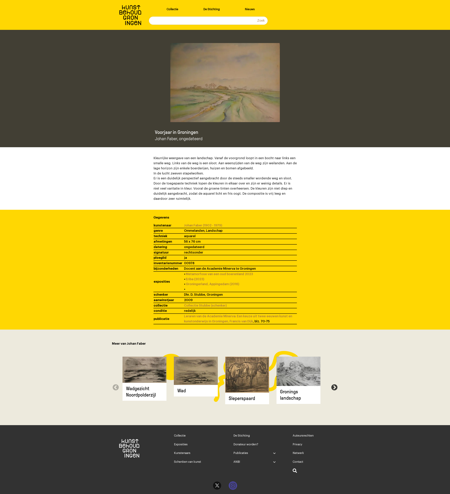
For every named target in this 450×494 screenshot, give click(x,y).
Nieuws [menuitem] (250, 9)
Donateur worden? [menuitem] (245, 444)
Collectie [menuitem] (172, 9)
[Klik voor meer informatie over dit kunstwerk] (144, 370)
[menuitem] (314, 471)
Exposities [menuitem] (181, 444)
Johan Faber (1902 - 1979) (203, 225)
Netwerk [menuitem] (298, 453)
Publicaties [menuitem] (240, 453)
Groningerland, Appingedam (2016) (212, 284)
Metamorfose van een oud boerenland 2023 (219, 274)
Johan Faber (166, 138)
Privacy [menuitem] (297, 444)
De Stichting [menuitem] (211, 9)
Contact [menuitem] (298, 461)
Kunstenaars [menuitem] (182, 453)
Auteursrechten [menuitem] (303, 435)
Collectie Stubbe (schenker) (205, 305)
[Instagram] (233, 485)
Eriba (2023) (195, 279)
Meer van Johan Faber (129, 343)
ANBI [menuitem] (236, 461)
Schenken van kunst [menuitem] (187, 461)
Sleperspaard (242, 398)
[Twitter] (217, 485)
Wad (181, 390)
